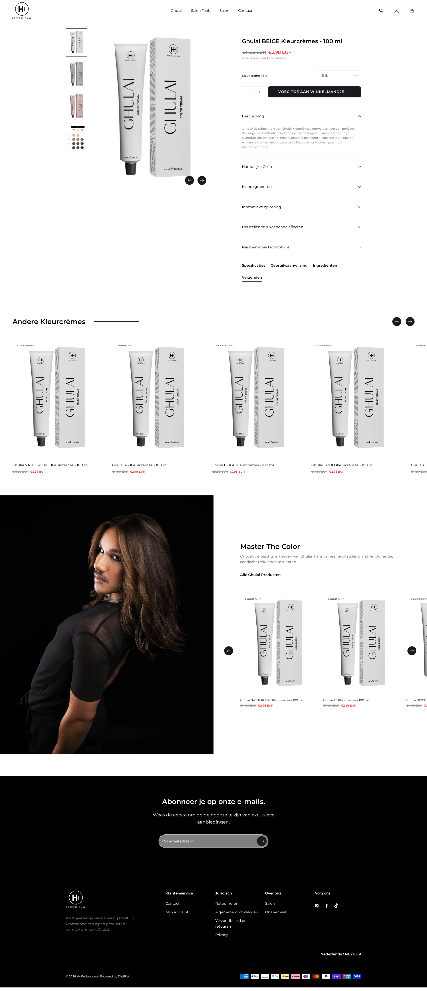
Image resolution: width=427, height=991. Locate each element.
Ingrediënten (325, 265)
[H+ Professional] (21, 10)
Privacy (221, 935)
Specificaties (253, 265)
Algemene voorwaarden (236, 912)
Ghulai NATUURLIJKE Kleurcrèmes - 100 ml (50, 465)
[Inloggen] (396, 10)
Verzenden (252, 277)
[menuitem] (76, 42)
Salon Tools (201, 10)
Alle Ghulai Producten (260, 575)
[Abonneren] (262, 841)
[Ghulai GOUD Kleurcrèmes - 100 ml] (355, 399)
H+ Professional (88, 976)
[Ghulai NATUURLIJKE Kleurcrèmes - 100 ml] (56, 399)
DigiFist (123, 976)
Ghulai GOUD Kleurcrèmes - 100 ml (342, 465)
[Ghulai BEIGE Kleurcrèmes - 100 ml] (256, 399)
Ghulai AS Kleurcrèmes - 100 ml (139, 465)
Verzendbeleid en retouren (231, 923)
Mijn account (177, 912)
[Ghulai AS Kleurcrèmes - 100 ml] (156, 399)
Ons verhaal (275, 912)
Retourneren (226, 903)
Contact (245, 10)
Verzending (248, 57)
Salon (224, 10)
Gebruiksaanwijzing (289, 265)
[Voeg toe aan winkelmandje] (93, 450)
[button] (381, 10)
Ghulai (176, 10)
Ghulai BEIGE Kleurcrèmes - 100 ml (243, 465)
